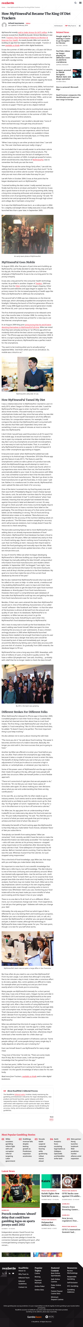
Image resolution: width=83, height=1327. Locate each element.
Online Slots (39, 1290)
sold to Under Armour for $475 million (32, 32)
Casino (37, 1273)
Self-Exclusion (72, 1282)
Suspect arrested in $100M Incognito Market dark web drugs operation (63, 74)
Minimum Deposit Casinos (57, 1298)
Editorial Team (24, 1278)
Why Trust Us (23, 1274)
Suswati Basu (46, 1199)
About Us (22, 1271)
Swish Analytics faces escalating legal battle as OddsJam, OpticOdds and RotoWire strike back (59, 1149)
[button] (75, 3)
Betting (37, 1277)
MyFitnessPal (38, 159)
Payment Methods (38, 1281)
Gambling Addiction (71, 1290)
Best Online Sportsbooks (55, 1274)
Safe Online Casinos (55, 1280)
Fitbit (18, 286)
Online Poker (40, 1286)
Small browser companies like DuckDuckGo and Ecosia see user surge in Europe (68, 97)
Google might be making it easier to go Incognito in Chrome (63, 39)
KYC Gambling (72, 1286)
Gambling (5, 1210)
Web (51, 1119)
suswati (5, 1229)
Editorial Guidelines (22, 1282)
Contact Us (22, 1287)
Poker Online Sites (56, 1286)
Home (3, 7)
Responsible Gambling (71, 1277)
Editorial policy (20, 1094)
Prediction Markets (49, 1190)
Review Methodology (72, 1272)
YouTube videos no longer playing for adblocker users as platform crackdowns (63, 56)
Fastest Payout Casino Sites (56, 1292)
